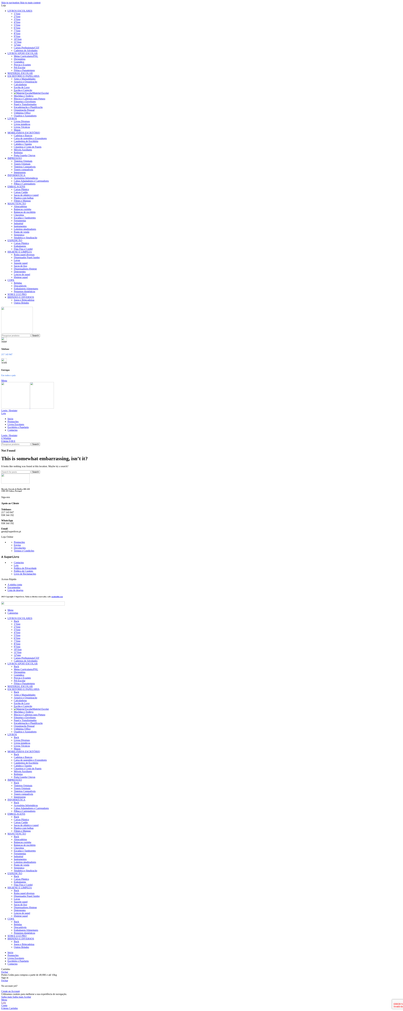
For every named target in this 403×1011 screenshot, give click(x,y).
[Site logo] (17, 332)
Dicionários (19, 59)
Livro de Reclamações (25, 574)
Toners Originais (22, 164)
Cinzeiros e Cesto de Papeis (27, 147)
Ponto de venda (21, 232)
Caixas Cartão (21, 192)
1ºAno (17, 13)
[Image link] (15, 482)
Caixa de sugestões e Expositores (30, 138)
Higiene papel (21, 277)
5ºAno (17, 25)
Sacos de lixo (20, 266)
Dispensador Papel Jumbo (27, 257)
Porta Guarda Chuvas (24, 155)
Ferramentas (20, 220)
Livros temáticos (22, 124)
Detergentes (20, 271)
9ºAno (17, 36)
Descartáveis (20, 285)
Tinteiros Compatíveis (25, 166)
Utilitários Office (22, 113)
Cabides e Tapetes (23, 144)
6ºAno (17, 27)
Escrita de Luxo (22, 87)
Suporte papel (21, 263)
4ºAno (17, 22)
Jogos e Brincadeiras (24, 300)
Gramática (19, 61)
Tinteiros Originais (23, 161)
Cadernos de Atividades (25, 50)
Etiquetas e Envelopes (25, 101)
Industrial (18, 223)
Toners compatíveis (23, 169)
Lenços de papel (22, 274)
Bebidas (18, 283)
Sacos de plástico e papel (26, 195)
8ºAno (17, 33)
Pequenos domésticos (24, 291)
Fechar (4, 972)
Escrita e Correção (23, 90)
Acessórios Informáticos (26, 178)
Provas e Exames (22, 64)
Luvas (17, 260)
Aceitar (27, 997)
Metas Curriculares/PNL (26, 56)
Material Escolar (41, 93)
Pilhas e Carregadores (24, 183)
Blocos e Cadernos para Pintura (29, 98)
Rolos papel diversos (24, 254)
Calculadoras (20, 84)
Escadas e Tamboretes (25, 217)
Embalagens (20, 246)
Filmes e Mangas (22, 200)
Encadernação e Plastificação (28, 107)
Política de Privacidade (25, 568)
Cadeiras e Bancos (23, 135)
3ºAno (17, 19)
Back (16, 621)
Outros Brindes (21, 302)
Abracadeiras (20, 206)
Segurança (19, 234)
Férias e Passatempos (24, 70)
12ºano (17, 44)
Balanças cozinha (22, 209)
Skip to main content (30, 2)
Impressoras (20, 172)
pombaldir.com (57, 597)
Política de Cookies (23, 571)
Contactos (19, 562)
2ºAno (17, 16)
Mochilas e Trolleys (23, 96)
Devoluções (20, 548)
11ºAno (17, 42)
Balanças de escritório (25, 212)
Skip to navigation (10, 2)
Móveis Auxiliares (23, 149)
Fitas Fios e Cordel (23, 249)
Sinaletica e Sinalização (25, 237)
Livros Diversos (22, 121)
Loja (16, 565)
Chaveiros (19, 215)
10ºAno (18, 39)
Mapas (17, 130)
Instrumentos (20, 226)
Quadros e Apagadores (25, 115)
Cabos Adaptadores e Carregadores (31, 181)
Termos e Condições (24, 550)
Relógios (18, 152)
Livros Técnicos (22, 127)
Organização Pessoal (24, 110)
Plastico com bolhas (24, 198)
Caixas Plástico (21, 189)
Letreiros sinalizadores (25, 229)
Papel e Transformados (25, 104)
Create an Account (10, 991)
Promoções (19, 542)
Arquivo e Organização (25, 81)
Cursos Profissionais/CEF (26, 47)
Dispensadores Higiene (25, 268)
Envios (17, 545)
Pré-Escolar (19, 67)
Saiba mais (12, 997)
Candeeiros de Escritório (26, 141)
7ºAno (17, 30)
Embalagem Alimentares (26, 288)
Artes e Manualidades (24, 78)
